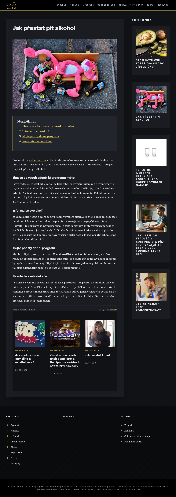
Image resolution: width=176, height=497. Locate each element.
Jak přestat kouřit (97, 355)
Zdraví (150, 5)
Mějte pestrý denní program (40, 136)
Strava (123, 5)
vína (43, 160)
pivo (106, 230)
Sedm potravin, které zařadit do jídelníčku (150, 63)
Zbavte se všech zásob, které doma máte (48, 126)
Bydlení (61, 5)
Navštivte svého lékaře (37, 141)
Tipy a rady (136, 5)
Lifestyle (88, 5)
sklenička (35, 160)
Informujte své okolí (35, 131)
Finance (74, 5)
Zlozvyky (163, 5)
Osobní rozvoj (106, 5)
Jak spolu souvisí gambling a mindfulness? (27, 359)
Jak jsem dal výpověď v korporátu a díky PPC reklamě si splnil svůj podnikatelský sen (150, 245)
